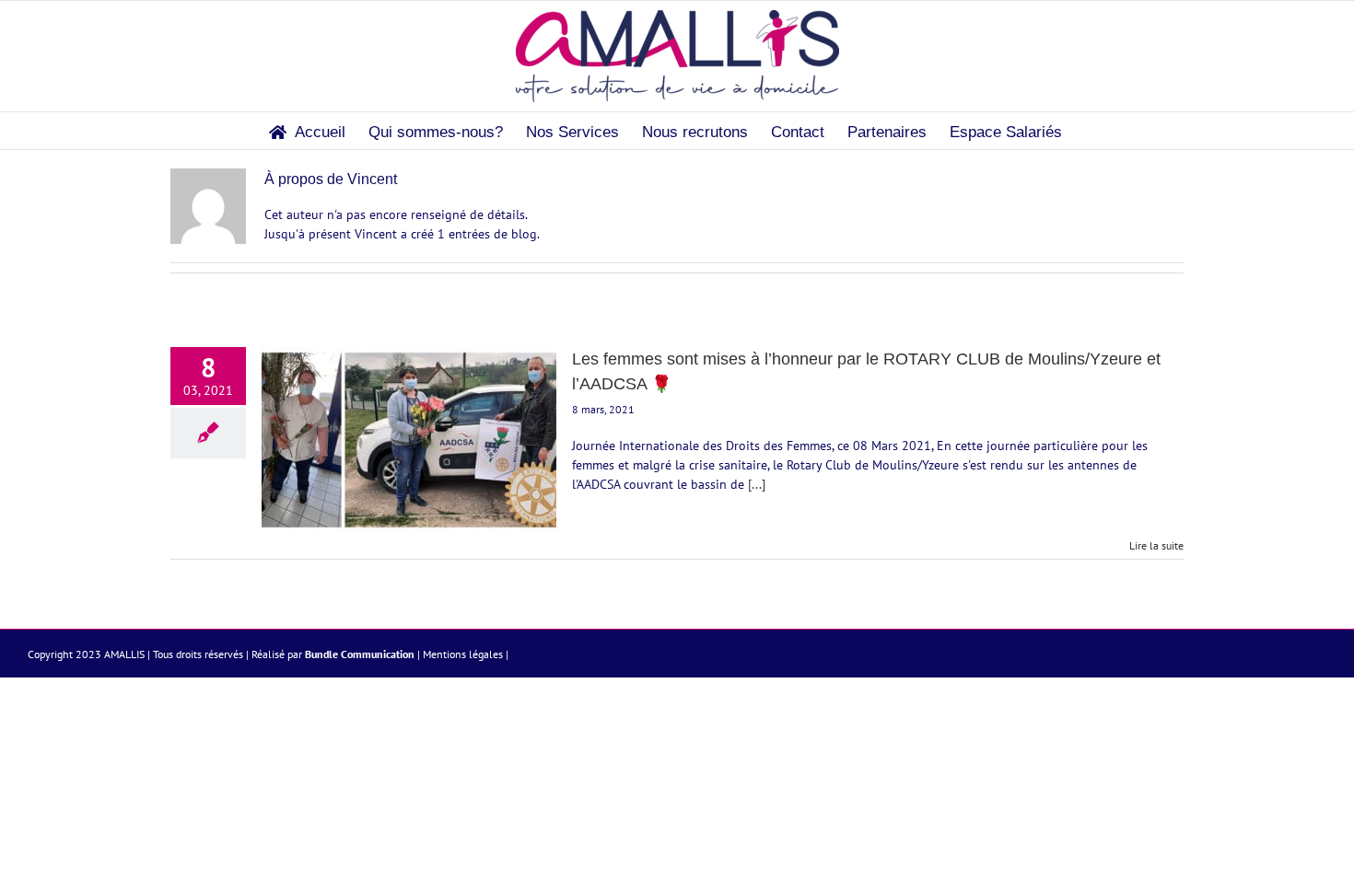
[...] (756, 484)
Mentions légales (463, 654)
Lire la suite (1156, 545)
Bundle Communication (359, 654)
